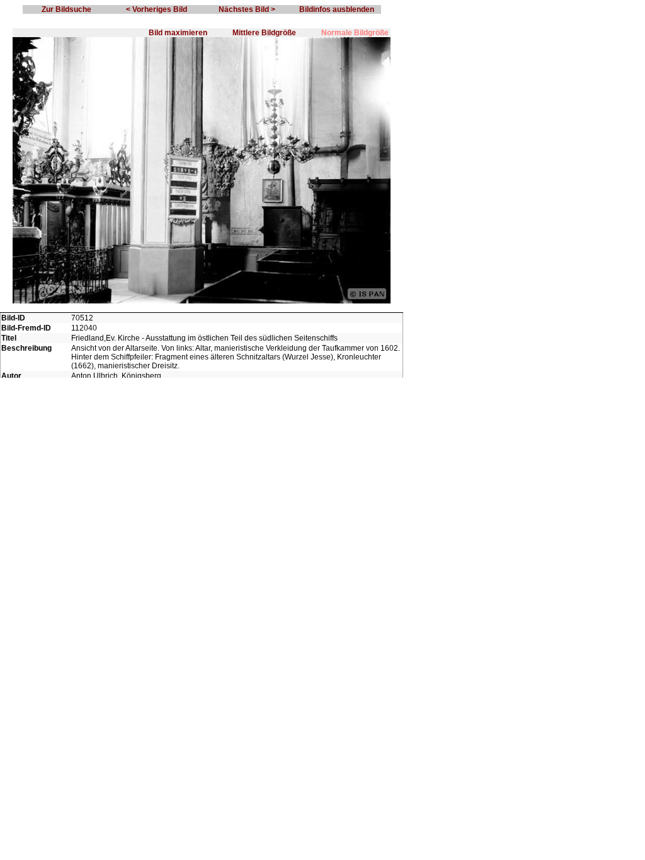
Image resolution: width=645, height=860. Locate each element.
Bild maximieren (178, 32)
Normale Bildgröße (355, 32)
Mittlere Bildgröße (264, 32)
